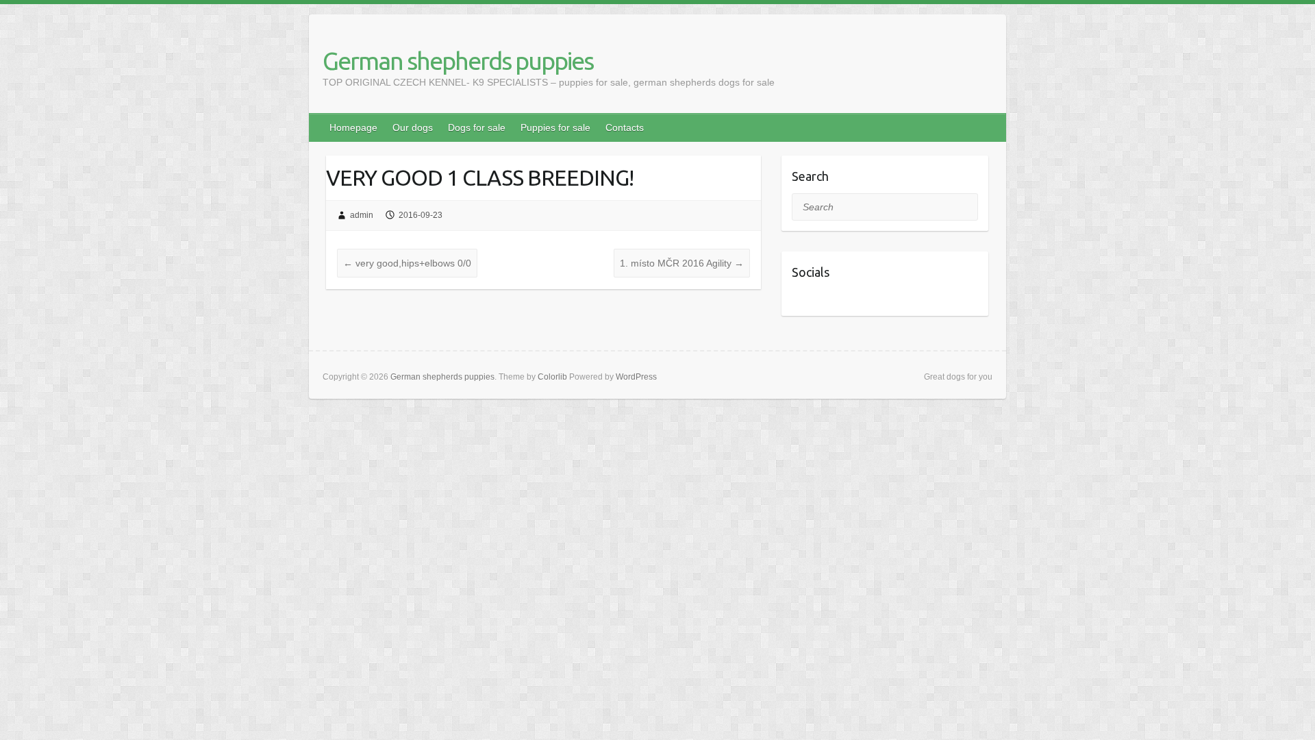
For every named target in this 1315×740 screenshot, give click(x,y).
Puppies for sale (555, 127)
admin (361, 215)
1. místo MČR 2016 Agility (682, 263)
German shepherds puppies (458, 61)
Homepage (353, 127)
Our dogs (412, 127)
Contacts (624, 127)
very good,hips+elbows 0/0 (407, 263)
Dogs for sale (476, 127)
